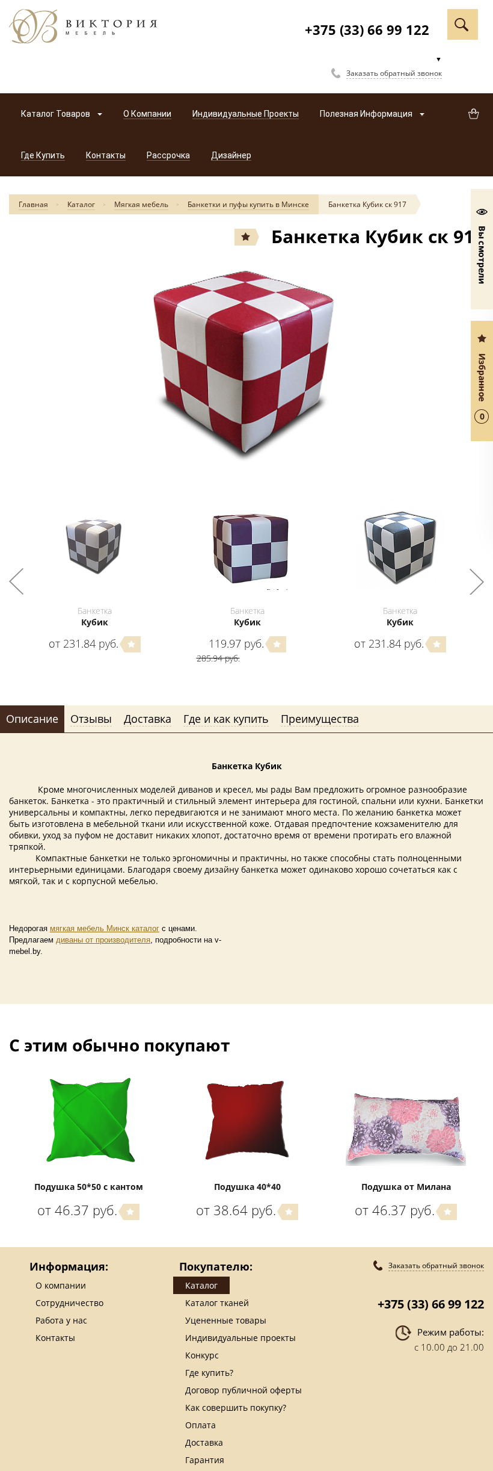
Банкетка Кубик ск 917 (367, 204)
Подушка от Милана (406, 1186)
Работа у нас (61, 1320)
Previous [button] (16, 581)
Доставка (204, 1442)
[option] (246, 365)
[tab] (32, 719)
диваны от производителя (103, 939)
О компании (60, 1285)
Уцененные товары (225, 1320)
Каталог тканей (217, 1302)
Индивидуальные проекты (240, 1337)
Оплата (200, 1425)
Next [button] (477, 581)
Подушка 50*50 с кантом (88, 1186)
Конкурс (202, 1355)
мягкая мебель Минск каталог (104, 928)
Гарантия (204, 1460)
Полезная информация (367, 114)
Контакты (55, 1337)
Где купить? (209, 1372)
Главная (33, 204)
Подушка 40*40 (247, 1186)
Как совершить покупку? (235, 1407)
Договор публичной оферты (243, 1390)
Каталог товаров (56, 114)
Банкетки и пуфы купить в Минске (248, 204)
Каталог (81, 204)
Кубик (94, 622)
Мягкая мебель (141, 204)
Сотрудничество (69, 1302)
